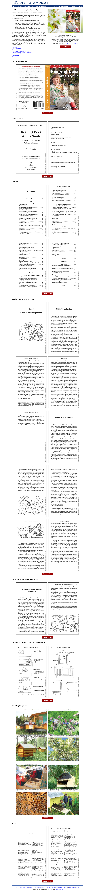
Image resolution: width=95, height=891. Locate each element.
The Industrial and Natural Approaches (22, 52)
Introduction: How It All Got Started (21, 51)
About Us (66, 887)
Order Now (71, 887)
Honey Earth (22, 887)
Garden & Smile (40, 887)
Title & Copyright (16, 48)
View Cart (77, 887)
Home (17, 887)
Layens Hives (33, 887)
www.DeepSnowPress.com (71, 43)
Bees (27, 887)
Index (13, 56)
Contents (14, 50)
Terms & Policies (59, 889)
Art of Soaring (52, 887)
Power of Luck (59, 887)
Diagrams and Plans (17, 54)
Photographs (15, 55)
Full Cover (14, 47)
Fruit (47, 887)
